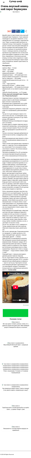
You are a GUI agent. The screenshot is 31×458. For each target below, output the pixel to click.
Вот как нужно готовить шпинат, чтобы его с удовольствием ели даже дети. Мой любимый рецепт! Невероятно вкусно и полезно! (15, 325)
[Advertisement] (15, 313)
